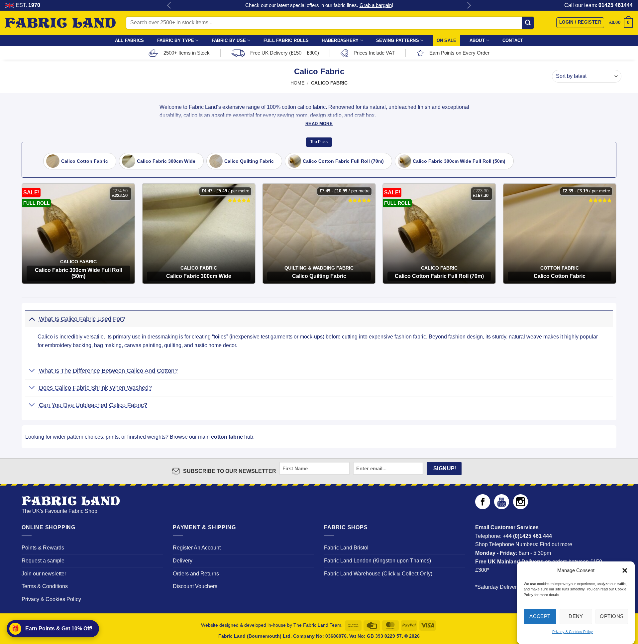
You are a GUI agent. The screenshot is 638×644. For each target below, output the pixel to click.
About (477, 40)
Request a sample (43, 560)
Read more (319, 123)
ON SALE (447, 40)
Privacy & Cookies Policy (572, 632)
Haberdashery (340, 40)
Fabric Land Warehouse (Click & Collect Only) (378, 573)
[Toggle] (31, 318)
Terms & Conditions (45, 586)
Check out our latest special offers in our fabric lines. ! (319, 5)
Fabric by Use (229, 40)
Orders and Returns (196, 573)
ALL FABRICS (129, 40)
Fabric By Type (175, 40)
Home (297, 83)
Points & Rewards (43, 547)
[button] (624, 570)
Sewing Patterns (397, 40)
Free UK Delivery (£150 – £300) (284, 53)
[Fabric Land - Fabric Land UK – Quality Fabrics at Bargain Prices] (60, 23)
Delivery (182, 560)
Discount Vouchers (195, 586)
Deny (576, 616)
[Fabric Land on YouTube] (501, 507)
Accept (540, 616)
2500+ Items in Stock (186, 53)
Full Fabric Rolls (286, 40)
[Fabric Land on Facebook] (482, 507)
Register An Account (197, 547)
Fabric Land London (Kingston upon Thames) (377, 560)
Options (611, 616)
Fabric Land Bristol (346, 547)
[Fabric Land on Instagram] (520, 507)
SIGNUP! (445, 468)
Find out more (556, 544)
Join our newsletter (44, 573)
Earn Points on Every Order (459, 53)
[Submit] (528, 23)
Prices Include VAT (374, 53)
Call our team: (598, 5)
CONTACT (512, 40)
